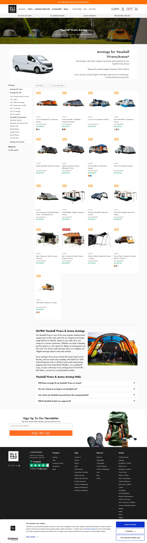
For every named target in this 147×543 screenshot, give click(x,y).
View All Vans (14, 138)
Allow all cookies (130, 524)
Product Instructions (80, 481)
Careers (121, 487)
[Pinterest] (14, 465)
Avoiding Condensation (81, 490)
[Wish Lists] (48, 109)
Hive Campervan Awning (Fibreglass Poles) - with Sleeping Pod (47, 213)
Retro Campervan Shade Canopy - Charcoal (47, 257)
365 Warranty (78, 469)
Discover (92, 9)
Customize (129, 531)
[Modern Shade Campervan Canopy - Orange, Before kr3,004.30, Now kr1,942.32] (99, 239)
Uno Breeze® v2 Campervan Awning (97, 167)
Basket (120, 512)
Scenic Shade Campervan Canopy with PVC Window (125, 257)
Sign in (121, 515)
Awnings (22, 9)
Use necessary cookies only (130, 537)
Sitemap (121, 509)
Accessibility (122, 490)
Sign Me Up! (41, 433)
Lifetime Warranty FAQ (81, 478)
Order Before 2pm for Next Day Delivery (75, 2)
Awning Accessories (17, 142)
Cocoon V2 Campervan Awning (98, 119)
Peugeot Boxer (14, 132)
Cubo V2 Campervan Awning (123, 166)
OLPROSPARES (77, 9)
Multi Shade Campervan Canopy (46, 303)
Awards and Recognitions (126, 496)
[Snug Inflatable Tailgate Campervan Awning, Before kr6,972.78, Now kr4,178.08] (73, 196)
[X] (16, 465)
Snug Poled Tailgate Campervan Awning (124, 213)
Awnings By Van (15, 92)
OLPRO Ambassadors (103, 469)
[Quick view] (40, 109)
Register (121, 518)
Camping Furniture (42, 9)
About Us (99, 457)
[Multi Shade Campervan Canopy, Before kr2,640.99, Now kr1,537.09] (47, 286)
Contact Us (77, 457)
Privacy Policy (90, 529)
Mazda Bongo (14, 135)
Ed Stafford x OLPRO (125, 463)
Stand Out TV (123, 466)
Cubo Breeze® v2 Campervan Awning (124, 120)
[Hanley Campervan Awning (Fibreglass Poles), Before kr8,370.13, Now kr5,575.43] (73, 149)
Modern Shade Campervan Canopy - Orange (99, 257)
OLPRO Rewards (102, 466)
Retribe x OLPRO (124, 475)
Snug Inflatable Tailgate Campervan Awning (73, 213)
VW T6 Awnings (15, 114)
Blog (98, 475)
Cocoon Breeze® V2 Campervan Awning (47, 120)
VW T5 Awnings (15, 111)
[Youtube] (19, 465)
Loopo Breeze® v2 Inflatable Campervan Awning (71, 120)
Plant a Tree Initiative (124, 478)
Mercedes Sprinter (16, 120)
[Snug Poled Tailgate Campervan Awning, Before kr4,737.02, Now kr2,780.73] (125, 196)
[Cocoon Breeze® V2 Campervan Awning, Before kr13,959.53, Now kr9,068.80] (47, 103)
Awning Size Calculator (81, 472)
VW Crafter (13, 99)
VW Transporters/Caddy (18, 105)
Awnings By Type (16, 89)
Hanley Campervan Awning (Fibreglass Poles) (70, 167)
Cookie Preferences (124, 481)
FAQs (76, 466)
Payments (121, 460)
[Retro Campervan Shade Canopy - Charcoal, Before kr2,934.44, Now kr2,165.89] (47, 239)
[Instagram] (11, 465)
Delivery (76, 460)
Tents (30, 9)
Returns (76, 463)
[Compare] (55, 109)
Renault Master (14, 129)
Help (85, 9)
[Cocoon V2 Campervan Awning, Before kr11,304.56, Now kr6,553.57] (99, 103)
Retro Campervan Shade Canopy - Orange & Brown (73, 257)
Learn (98, 472)
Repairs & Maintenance (81, 487)
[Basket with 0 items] (136, 9)
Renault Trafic (14, 126)
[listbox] (59, 85)
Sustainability (100, 460)
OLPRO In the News (124, 499)
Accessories (57, 9)
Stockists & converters (125, 469)
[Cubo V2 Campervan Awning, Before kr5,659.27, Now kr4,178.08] (125, 149)
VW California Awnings (17, 102)
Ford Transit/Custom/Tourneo (19, 96)
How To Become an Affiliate (127, 502)
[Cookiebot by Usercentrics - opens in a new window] (13, 539)
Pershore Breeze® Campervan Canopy (98, 213)
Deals (66, 9)
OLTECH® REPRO (124, 493)
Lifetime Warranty (79, 475)
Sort (51, 86)
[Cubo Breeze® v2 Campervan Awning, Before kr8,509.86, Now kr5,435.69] (125, 103)
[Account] (122, 9)
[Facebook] (9, 465)
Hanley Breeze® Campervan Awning (47, 166)
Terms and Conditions (125, 484)
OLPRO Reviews (123, 457)
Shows (98, 478)
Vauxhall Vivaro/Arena (18, 117)
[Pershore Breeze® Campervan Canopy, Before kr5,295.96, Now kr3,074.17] (99, 196)
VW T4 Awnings (15, 108)
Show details (30, 537)
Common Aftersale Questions (127, 505)
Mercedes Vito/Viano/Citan (19, 123)
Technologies (100, 463)
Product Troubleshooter (81, 484)
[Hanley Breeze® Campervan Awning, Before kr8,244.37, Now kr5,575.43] (47, 149)
